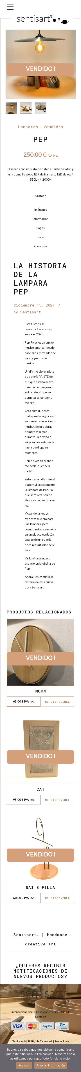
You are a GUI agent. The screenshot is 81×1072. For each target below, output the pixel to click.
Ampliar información (50, 1065)
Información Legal (22, 1011)
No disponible (57, 701)
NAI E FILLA (40, 887)
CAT (40, 789)
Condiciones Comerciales (51, 1011)
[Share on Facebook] (32, 601)
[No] (75, 1058)
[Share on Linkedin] (43, 601)
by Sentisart (27, 312)
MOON (40, 691)
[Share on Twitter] (37, 601)
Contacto (40, 1016)
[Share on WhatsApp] (49, 601)
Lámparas (28, 126)
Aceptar (24, 1065)
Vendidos (53, 126)
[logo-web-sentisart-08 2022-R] (40, 994)
